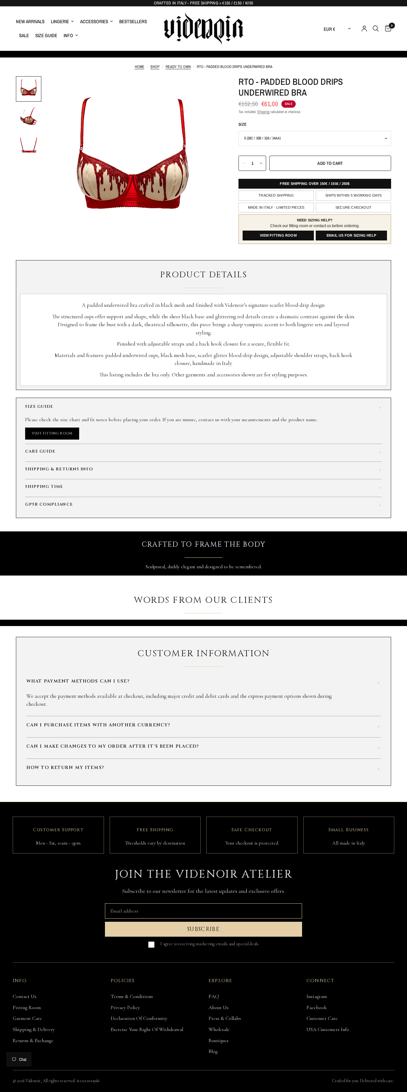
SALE (24, 35)
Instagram (317, 996)
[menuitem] (32, 22)
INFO (68, 35)
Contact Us (25, 996)
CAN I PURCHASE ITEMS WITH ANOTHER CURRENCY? (203, 726)
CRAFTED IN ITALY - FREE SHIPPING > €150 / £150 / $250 (203, 3)
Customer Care (322, 1018)
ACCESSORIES (94, 21)
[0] (386, 28)
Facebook (317, 1007)
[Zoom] (206, 90)
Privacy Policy (125, 1007)
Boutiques (219, 1040)
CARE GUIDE (203, 452)
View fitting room (278, 235)
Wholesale (219, 1029)
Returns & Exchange (33, 1040)
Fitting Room (27, 1007)
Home (139, 66)
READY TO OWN (178, 66)
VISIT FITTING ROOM (52, 433)
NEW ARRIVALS (30, 21)
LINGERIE (60, 21)
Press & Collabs (225, 1018)
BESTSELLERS (133, 21)
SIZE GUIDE (46, 35)
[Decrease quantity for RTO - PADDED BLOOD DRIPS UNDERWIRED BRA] (243, 163)
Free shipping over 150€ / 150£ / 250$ (314, 183)
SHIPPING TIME (203, 488)
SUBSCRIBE (203, 929)
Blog (213, 1051)
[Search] (375, 28)
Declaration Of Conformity (139, 1018)
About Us (219, 1007)
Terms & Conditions (132, 996)
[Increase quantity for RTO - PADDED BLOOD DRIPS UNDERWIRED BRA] (261, 163)
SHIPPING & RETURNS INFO (203, 470)
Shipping (263, 111)
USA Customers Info (328, 1029)
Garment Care (27, 1018)
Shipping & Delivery (34, 1029)
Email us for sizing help (351, 235)
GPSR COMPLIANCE (203, 505)
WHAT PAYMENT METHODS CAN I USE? (203, 682)
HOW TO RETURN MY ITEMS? (203, 769)
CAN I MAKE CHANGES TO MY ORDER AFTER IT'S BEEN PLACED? (203, 747)
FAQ (214, 996)
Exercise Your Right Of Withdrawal (147, 1029)
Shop (155, 66)
